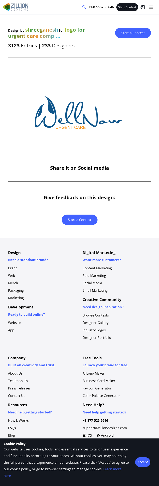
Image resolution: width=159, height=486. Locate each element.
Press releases (19, 388)
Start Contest (127, 7)
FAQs (12, 428)
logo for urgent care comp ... (46, 32)
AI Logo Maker (94, 373)
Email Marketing (95, 290)
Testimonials (18, 380)
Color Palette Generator (101, 395)
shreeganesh (41, 29)
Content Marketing (97, 268)
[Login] (142, 7)
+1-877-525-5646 (101, 7)
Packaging (16, 290)
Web (11, 275)
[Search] (84, 7)
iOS (89, 435)
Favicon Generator (97, 388)
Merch (13, 283)
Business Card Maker (99, 380)
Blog (11, 435)
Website (14, 322)
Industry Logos (94, 330)
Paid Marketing (94, 275)
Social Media (92, 283)
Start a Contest (133, 33)
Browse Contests (96, 315)
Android (107, 435)
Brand (13, 268)
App (11, 330)
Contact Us (16, 395)
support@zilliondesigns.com (105, 428)
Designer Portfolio (97, 337)
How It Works (18, 420)
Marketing (16, 298)
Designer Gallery (95, 322)
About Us (15, 373)
